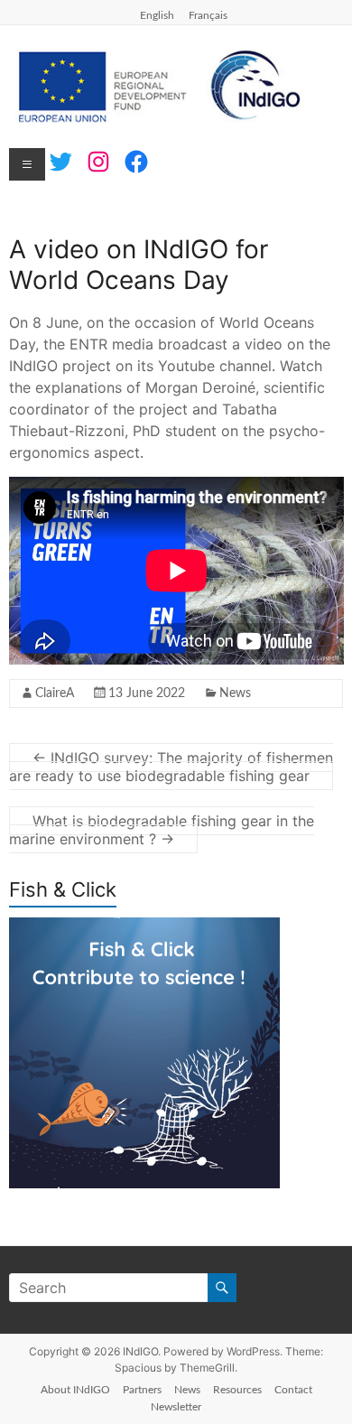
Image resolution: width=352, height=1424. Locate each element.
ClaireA (54, 693)
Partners (142, 1389)
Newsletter (176, 1406)
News (235, 693)
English (157, 15)
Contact (293, 1389)
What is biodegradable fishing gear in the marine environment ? (161, 830)
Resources (237, 1389)
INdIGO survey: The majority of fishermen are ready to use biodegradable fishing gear (171, 767)
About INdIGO (75, 1389)
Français (208, 15)
